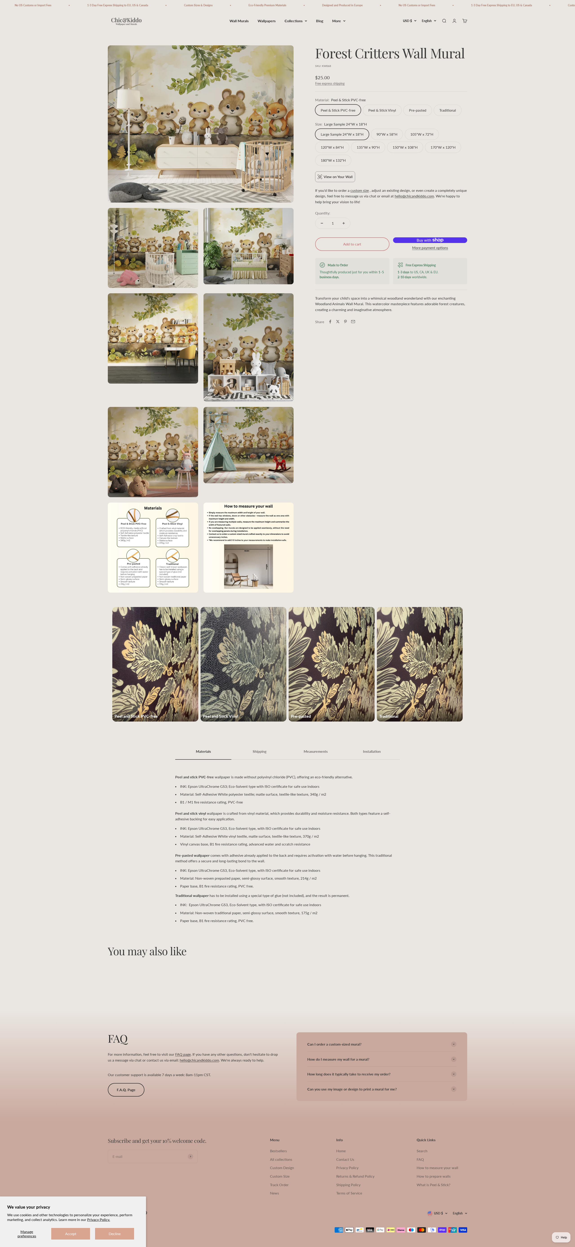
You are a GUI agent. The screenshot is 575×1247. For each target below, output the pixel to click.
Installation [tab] (372, 751)
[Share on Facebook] (330, 321)
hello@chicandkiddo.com (414, 196)
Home (341, 1151)
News (274, 1193)
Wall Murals (239, 21)
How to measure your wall (437, 1167)
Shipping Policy (348, 1185)
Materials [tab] (203, 751)
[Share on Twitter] (338, 321)
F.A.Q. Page (126, 1090)
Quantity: (322, 213)
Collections (294, 21)
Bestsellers (278, 1151)
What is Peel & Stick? (433, 1185)
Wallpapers (267, 21)
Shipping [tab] (259, 751)
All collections (281, 1159)
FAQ (420, 1159)
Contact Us (345, 1159)
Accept (70, 1234)
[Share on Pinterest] (345, 321)
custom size (359, 190)
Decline (115, 1234)
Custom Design (282, 1167)
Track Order (279, 1185)
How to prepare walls (434, 1176)
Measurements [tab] (316, 751)
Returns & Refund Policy (355, 1176)
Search (422, 1151)
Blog (319, 21)
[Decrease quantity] (321, 223)
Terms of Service (349, 1193)
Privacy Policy (347, 1167)
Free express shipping (330, 83)
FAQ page (183, 1054)
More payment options (430, 247)
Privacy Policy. (98, 1219)
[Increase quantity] (343, 223)
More (336, 21)
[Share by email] (353, 321)
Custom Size (280, 1176)
